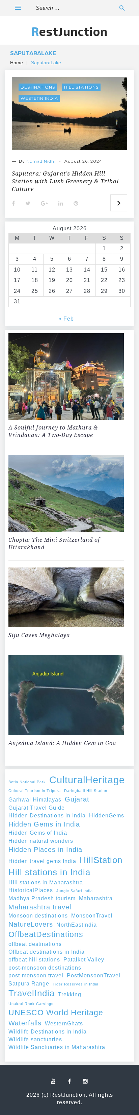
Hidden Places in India (45, 849)
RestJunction (69, 31)
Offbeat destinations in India (46, 952)
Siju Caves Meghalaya (39, 635)
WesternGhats (64, 1023)
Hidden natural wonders (40, 841)
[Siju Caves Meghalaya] (66, 598)
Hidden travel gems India (42, 861)
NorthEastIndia (76, 925)
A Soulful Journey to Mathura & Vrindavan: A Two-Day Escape (53, 431)
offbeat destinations (35, 944)
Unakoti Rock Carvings (31, 1004)
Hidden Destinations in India (47, 815)
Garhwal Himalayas (34, 799)
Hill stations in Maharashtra (45, 882)
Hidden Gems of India (37, 833)
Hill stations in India (49, 872)
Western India (39, 98)
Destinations (38, 87)
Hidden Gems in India (44, 824)
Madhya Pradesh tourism (42, 898)
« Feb (66, 319)
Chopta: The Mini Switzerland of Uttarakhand (54, 543)
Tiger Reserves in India (76, 984)
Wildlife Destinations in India (47, 1031)
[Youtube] (53, 1081)
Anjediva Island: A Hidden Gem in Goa (62, 743)
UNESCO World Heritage (55, 1012)
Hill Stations (81, 87)
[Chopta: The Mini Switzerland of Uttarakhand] (66, 494)
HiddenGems (106, 815)
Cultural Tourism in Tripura (34, 791)
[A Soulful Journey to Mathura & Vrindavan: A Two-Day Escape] (66, 377)
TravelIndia (31, 993)
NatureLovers (30, 924)
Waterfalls (24, 1023)
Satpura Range (28, 983)
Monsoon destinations (38, 915)
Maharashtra (96, 898)
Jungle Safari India (74, 891)
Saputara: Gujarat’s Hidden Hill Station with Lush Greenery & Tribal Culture (65, 181)
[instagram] (85, 1081)
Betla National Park (27, 782)
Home (16, 62)
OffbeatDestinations (45, 934)
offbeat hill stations (34, 959)
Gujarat (77, 799)
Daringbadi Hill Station (85, 791)
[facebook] (69, 1081)
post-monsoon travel (35, 975)
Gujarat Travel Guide (36, 808)
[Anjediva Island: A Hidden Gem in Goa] (66, 696)
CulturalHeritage (87, 779)
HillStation (101, 860)
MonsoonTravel (92, 915)
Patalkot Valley (83, 959)
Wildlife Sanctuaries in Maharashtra (56, 1047)
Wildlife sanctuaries (35, 1039)
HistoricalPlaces (30, 890)
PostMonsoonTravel (93, 975)
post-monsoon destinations (44, 968)
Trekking (69, 994)
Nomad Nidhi (41, 161)
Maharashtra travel (39, 907)
